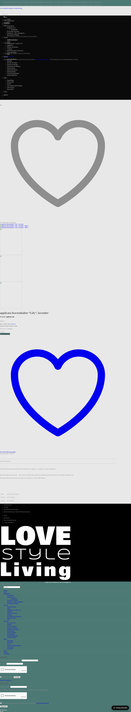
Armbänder (14, 29)
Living (5, 37)
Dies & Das (10, 87)
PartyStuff (10, 89)
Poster (9, 84)
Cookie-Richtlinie (9, 522)
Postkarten (10, 82)
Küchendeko (11, 68)
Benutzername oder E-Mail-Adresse (10, 660)
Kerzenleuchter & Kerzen (15, 50)
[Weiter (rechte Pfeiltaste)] (2, 711)
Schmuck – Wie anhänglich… (16, 33)
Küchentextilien (12, 70)
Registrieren (4, 706)
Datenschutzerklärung (42, 703)
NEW (5, 20)
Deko (9, 42)
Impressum (7, 518)
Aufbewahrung (12, 40)
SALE (5, 91)
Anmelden (17, 677)
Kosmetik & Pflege (13, 35)
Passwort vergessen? (6, 680)
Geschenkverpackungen (14, 85)
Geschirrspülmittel (13, 73)
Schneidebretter (12, 75)
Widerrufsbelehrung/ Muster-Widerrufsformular (17, 512)
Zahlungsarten (8, 505)
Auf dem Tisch (11, 59)
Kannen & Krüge (12, 64)
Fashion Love (11, 597)
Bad (8, 54)
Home (5, 17)
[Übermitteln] (4, 589)
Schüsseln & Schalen (13, 66)
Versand (6, 507)
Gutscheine (10, 26)
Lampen (9, 615)
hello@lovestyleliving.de (42, 59)
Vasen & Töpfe (11, 52)
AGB (5, 515)
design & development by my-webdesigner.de (58, 582)
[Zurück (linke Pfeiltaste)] (0, 711)
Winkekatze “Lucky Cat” (15, 43)
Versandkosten (13, 323)
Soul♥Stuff (7, 23)
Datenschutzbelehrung (10, 520)
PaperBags (10, 80)
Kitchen (6, 56)
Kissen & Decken (12, 47)
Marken (6, 95)
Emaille (9, 61)
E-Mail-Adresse (5, 687)
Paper (5, 78)
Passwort (3, 663)
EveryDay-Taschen (12, 600)
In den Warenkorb (5, 333)
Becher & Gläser (12, 63)
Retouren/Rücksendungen (11, 509)
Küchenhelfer (11, 72)
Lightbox (10, 45)
